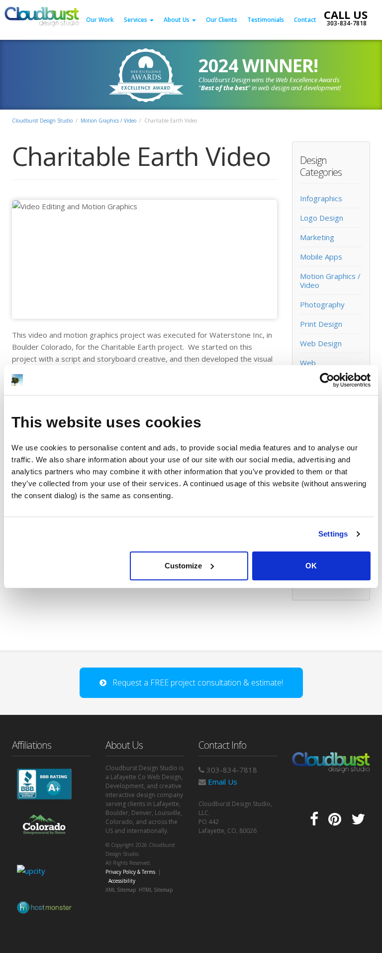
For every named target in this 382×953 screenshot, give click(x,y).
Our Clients (221, 19)
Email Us (221, 782)
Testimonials (265, 19)
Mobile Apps (321, 257)
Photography (322, 304)
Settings (333, 534)
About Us (177, 19)
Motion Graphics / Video (108, 120)
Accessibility (121, 880)
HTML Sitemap (156, 889)
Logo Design (321, 218)
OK (311, 565)
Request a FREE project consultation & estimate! (194, 682)
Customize (183, 565)
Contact (305, 19)
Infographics (321, 198)
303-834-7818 (346, 23)
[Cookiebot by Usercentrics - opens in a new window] (327, 380)
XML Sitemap (120, 889)
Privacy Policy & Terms (130, 871)
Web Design (321, 343)
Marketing (317, 237)
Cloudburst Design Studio (42, 120)
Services (136, 19)
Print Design (321, 324)
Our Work (100, 19)
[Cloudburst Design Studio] (41, 13)
